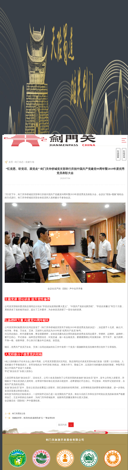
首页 (11, 162)
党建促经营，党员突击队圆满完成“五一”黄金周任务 (30, 418)
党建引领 (29, 162)
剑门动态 (19, 162)
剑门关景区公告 (15, 413)
